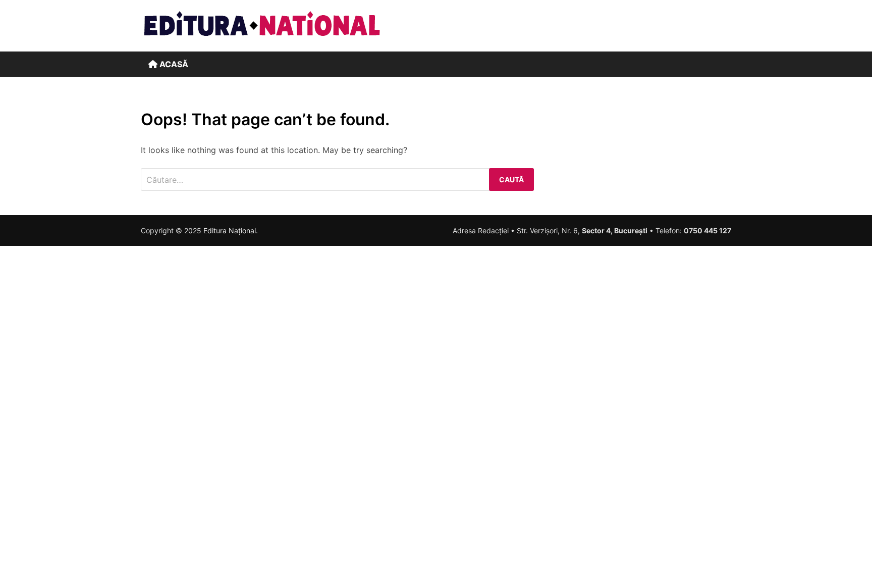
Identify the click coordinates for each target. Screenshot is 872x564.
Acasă (172, 64)
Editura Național (229, 230)
